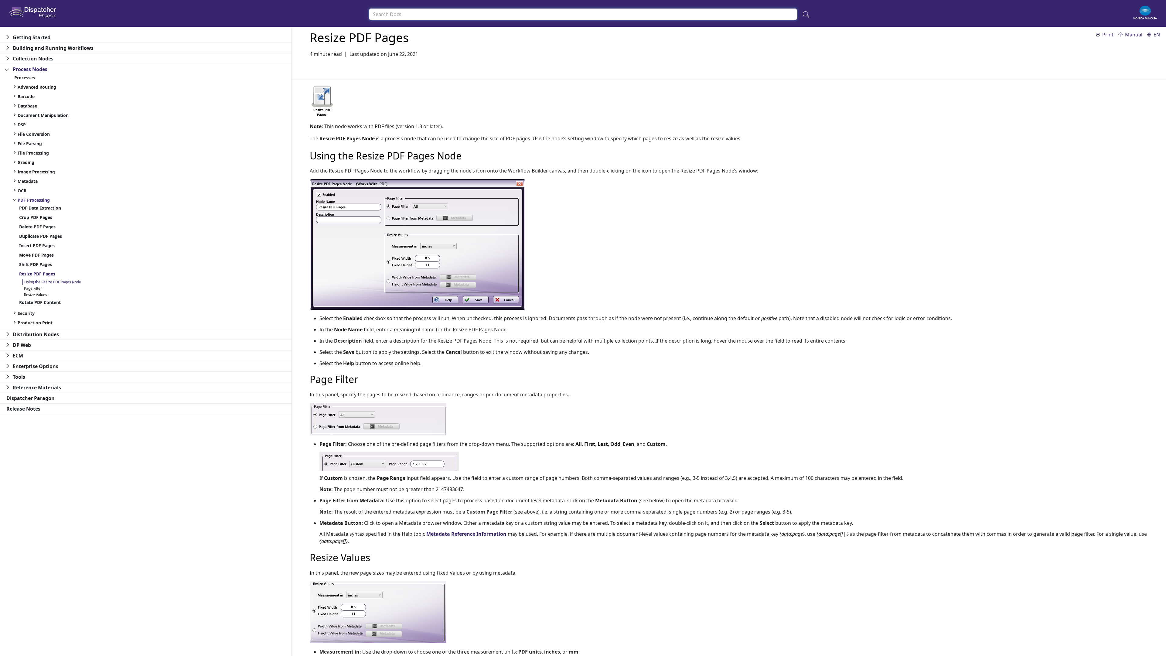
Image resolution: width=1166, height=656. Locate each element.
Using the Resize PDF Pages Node (52, 282)
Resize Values (35, 294)
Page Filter (33, 288)
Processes (24, 77)
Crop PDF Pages (35, 217)
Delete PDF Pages (37, 227)
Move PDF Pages (36, 255)
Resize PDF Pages (37, 274)
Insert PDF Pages (37, 245)
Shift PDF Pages (35, 264)
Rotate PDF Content (40, 302)
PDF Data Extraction (40, 208)
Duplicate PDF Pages (40, 236)
